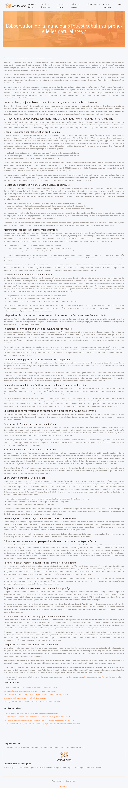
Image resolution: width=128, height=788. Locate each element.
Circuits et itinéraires (45, 5)
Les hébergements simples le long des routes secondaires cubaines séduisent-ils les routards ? (39, 720)
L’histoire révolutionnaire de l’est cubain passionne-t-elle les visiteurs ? (30, 688)
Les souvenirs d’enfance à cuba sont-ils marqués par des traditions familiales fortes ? (36, 695)
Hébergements (93, 4)
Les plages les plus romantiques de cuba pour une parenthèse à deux (30, 691)
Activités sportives (107, 5)
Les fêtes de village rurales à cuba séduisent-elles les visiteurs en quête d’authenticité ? (37, 717)
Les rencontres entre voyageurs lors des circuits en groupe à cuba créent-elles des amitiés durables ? (42, 724)
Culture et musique (75, 5)
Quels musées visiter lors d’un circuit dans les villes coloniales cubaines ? (32, 713)
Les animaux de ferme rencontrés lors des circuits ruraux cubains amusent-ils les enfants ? (34, 678)
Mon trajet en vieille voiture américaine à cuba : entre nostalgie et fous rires (32, 702)
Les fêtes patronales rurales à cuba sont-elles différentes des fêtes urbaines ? (94, 678)
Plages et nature (61, 5)
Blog (120, 4)
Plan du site (64, 787)
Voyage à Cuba (32, 5)
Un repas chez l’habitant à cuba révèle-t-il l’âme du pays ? (25, 698)
